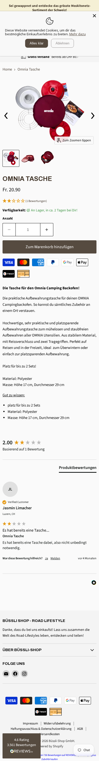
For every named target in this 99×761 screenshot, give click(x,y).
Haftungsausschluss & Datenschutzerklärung (41, 728)
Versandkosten (50, 734)
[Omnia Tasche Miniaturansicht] (11, 158)
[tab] (77, 468)
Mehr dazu (77, 34)
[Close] (94, 15)
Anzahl (8, 219)
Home (7, 69)
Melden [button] (55, 558)
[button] (49, 201)
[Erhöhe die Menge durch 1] (46, 229)
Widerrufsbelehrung (57, 723)
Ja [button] (46, 558)
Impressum (30, 723)
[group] (49, 443)
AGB (80, 728)
